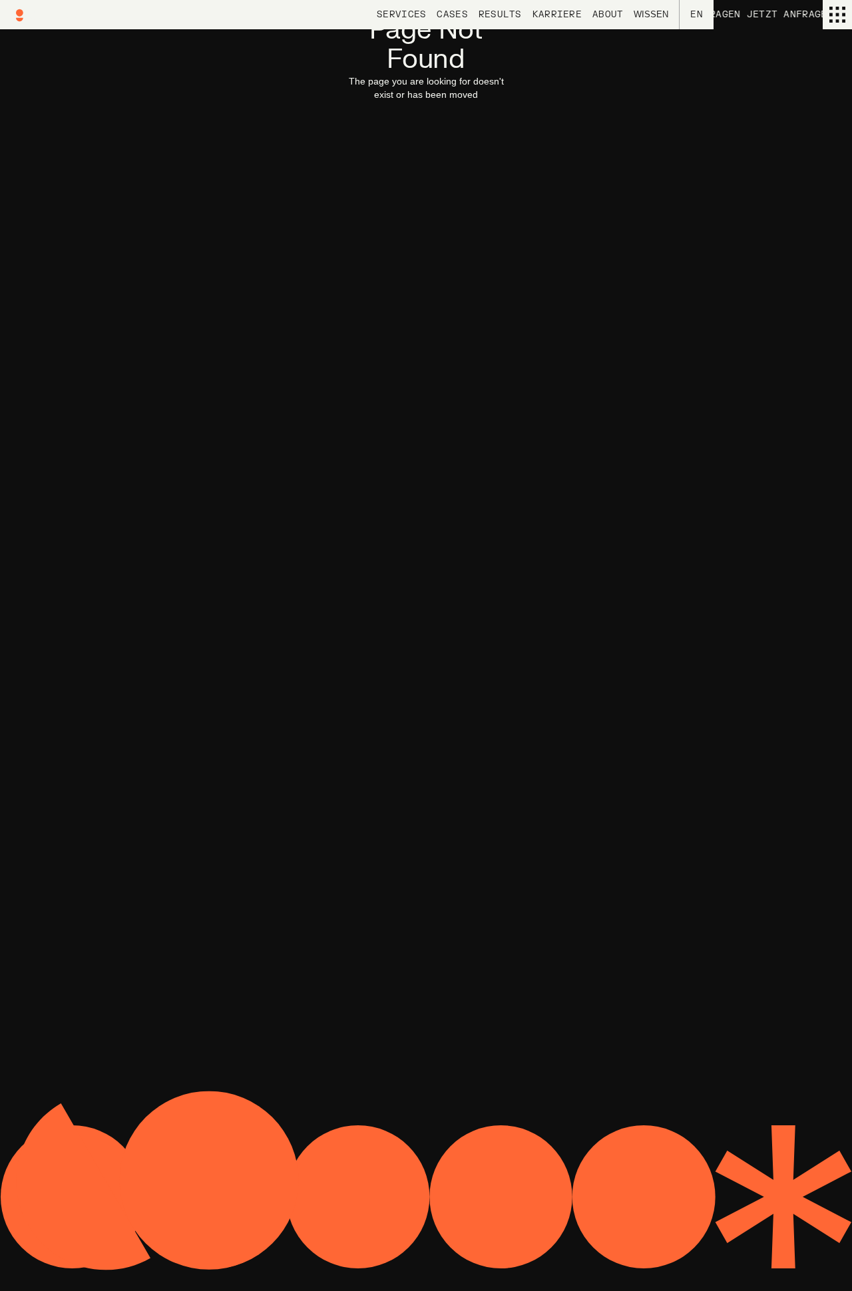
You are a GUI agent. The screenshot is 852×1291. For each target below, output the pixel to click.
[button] (651, 14)
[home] (53, 15)
